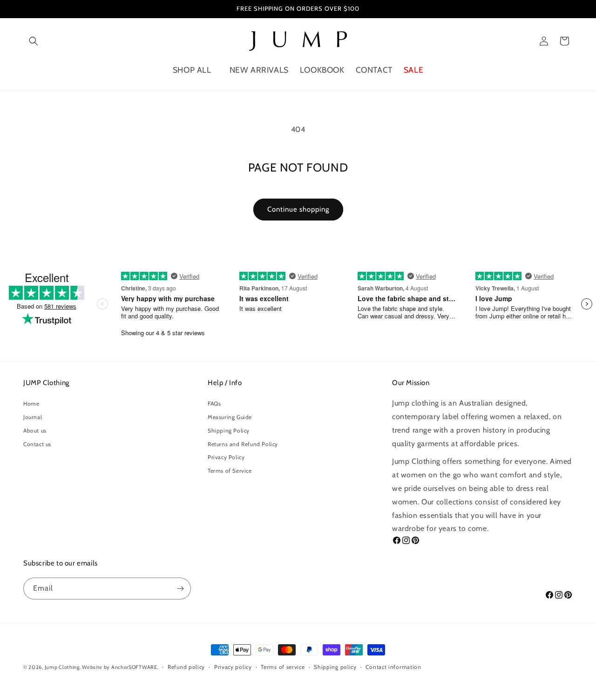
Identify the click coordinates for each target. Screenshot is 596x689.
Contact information (393, 666)
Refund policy (186, 666)
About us (35, 430)
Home (31, 403)
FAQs (214, 403)
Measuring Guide (230, 416)
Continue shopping (298, 209)
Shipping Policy (229, 430)
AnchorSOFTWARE (134, 667)
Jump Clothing (62, 667)
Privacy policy (233, 666)
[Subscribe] (180, 588)
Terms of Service (230, 470)
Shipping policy (335, 666)
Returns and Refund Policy (243, 444)
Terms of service (283, 666)
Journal (32, 416)
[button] (33, 41)
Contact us (37, 444)
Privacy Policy (226, 457)
